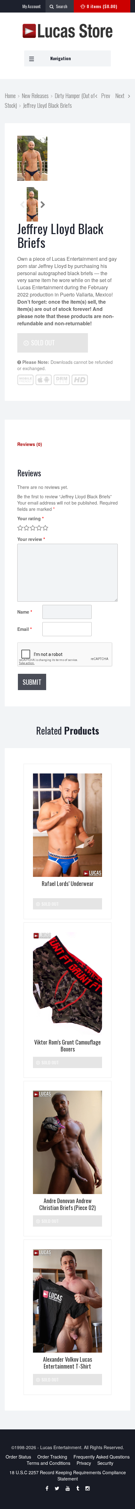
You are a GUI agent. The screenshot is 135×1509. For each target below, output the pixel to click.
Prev (103, 95)
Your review (31, 539)
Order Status (18, 1457)
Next (121, 95)
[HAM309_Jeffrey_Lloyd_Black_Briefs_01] (32, 204)
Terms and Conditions (48, 1463)
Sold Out (42, 342)
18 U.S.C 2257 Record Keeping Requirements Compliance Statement (67, 1475)
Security (105, 1463)
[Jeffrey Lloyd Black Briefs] (32, 158)
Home (10, 95)
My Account (31, 6)
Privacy (84, 1463)
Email (24, 629)
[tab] (67, 444)
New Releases (35, 95)
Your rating (30, 518)
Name (24, 612)
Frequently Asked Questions (101, 1457)
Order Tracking (52, 1457)
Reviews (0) (29, 444)
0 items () (102, 6)
